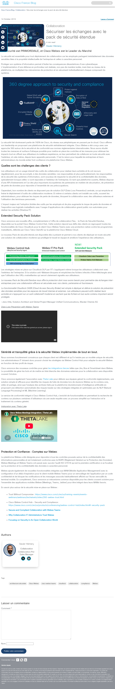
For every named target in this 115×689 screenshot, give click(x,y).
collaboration (73, 583)
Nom (3, 644)
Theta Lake (48, 379)
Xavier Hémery (53, 46)
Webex (95, 583)
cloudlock (62, 583)
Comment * (6, 608)
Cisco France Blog (7, 10)
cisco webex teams (49, 583)
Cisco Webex (34, 583)
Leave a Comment (107, 19)
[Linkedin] (29, 561)
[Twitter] (23, 561)
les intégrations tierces (58, 368)
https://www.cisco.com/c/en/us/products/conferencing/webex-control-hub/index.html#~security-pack (57, 505)
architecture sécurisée (18, 583)
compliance (85, 583)
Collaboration (20, 10)
